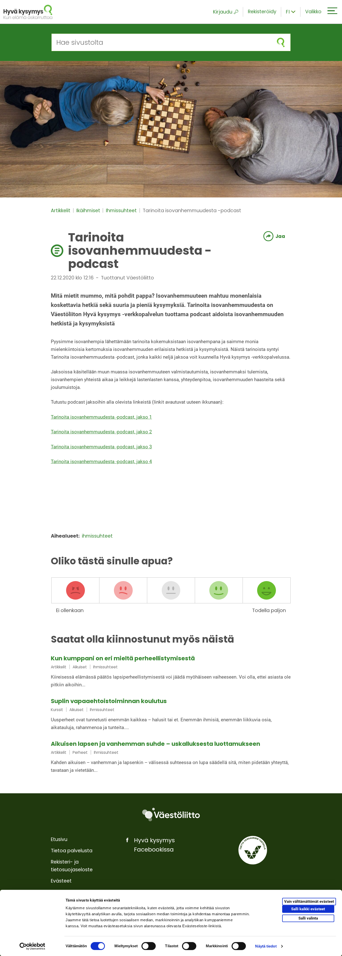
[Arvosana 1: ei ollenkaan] (75, 590)
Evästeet (61, 881)
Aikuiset (80, 667)
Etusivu (59, 839)
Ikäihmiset (88, 210)
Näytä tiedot (265, 946)
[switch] (148, 946)
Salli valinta (308, 918)
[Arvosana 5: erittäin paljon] (267, 590)
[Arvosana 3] (171, 590)
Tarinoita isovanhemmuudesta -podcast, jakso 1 (101, 417)
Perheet (80, 752)
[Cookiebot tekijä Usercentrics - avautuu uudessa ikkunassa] (32, 946)
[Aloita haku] (280, 42)
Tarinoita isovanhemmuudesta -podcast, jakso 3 (101, 447)
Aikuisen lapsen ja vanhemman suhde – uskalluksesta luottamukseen (155, 744)
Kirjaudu (222, 11)
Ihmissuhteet (122, 210)
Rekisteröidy (262, 11)
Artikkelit (61, 210)
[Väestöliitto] (171, 815)
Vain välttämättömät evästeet (309, 901)
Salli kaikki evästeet (308, 909)
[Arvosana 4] (219, 590)
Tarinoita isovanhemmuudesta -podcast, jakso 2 (101, 432)
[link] (171, 672)
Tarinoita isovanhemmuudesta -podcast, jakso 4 (101, 461)
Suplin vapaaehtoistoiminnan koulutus (109, 701)
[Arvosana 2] (123, 590)
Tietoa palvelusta (71, 850)
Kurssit (57, 709)
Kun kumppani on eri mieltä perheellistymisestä (123, 658)
